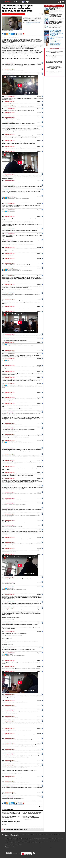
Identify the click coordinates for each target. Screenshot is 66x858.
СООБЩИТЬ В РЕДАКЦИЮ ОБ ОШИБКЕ (12, 835)
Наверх (41, 806)
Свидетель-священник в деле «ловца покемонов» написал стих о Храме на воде (11, 823)
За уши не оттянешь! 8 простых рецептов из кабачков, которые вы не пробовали (56, 11)
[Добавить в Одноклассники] (7, 34)
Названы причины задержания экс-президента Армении (56, 37)
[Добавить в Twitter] (9, 34)
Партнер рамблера (16, 853)
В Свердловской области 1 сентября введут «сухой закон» (54, 72)
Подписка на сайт (14, 834)
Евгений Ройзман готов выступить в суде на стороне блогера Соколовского (11, 818)
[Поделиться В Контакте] (5, 34)
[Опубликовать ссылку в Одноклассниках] (4, 198)
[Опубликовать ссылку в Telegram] (6, 198)
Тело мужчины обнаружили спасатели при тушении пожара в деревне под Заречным (54, 57)
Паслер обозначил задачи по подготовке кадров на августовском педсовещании (54, 67)
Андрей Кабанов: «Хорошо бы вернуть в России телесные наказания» (32, 813)
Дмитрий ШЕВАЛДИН (10, 63)
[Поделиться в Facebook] (2, 34)
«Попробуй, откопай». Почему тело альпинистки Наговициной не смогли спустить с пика (56, 22)
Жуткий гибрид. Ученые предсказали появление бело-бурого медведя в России (55, 26)
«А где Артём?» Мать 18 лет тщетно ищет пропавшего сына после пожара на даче (56, 19)
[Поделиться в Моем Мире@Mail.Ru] (14, 34)
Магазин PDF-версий (30, 834)
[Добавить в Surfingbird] (19, 34)
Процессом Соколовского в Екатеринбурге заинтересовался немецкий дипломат (31, 818)
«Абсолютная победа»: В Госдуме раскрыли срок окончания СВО (55, 41)
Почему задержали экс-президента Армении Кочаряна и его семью (55, 44)
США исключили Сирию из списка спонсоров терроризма (56, 34)
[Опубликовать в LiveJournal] (21, 34)
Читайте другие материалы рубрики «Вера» (15, 829)
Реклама (7, 834)
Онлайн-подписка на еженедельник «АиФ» (44, 834)
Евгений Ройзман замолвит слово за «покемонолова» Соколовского (11, 813)
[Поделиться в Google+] (16, 34)
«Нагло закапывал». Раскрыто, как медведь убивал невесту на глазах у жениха (56, 8)
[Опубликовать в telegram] (12, 34)
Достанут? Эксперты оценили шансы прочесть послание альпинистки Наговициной (55, 15)
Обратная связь (57, 834)
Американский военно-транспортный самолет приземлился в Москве (55, 31)
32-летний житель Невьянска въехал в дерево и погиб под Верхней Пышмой (54, 62)
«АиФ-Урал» (11, 30)
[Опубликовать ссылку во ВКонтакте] (42, 63)
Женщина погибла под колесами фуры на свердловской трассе (54, 52)
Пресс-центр (21, 834)
